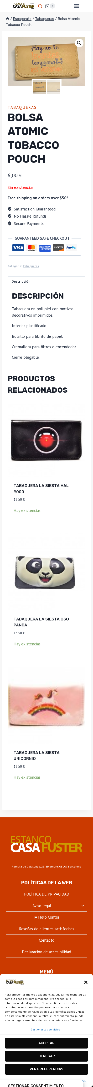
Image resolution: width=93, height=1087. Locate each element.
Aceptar (46, 1043)
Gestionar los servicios (45, 1029)
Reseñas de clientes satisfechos (46, 928)
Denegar (46, 1056)
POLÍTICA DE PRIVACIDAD (46, 894)
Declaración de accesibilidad (46, 951)
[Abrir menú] (77, 6)
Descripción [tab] (21, 281)
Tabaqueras (22, 107)
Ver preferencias (46, 1069)
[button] (85, 982)
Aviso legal (41, 905)
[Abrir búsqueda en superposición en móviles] (40, 6)
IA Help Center (46, 917)
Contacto (46, 940)
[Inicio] (7, 19)
